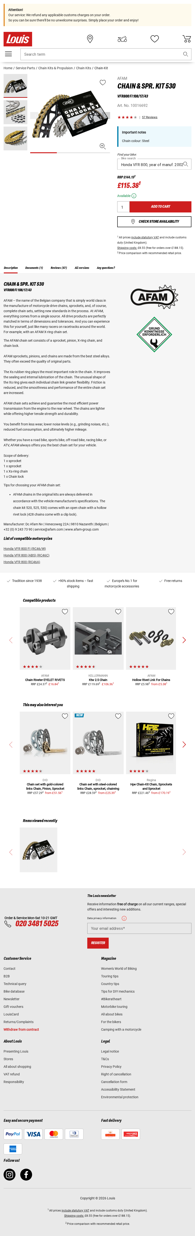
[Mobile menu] (8, 54)
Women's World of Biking (119, 968)
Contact (9, 968)
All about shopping (17, 1067)
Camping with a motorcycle (121, 1029)
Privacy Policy (111, 1067)
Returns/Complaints (19, 1022)
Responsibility (14, 1082)
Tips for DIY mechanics (118, 991)
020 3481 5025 (36, 924)
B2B (7, 976)
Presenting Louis (16, 1051)
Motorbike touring (114, 1007)
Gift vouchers (13, 1007)
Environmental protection (119, 1097)
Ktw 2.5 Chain (98, 680)
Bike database (14, 991)
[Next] (106, 115)
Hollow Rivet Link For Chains (151, 680)
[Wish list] (154, 39)
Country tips (110, 984)
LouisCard (11, 1014)
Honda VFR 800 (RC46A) (22, 562)
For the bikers (111, 1022)
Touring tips (109, 976)
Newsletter (12, 999)
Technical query (15, 984)
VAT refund (12, 1074)
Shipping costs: (127, 248)
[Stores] (90, 39)
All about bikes (111, 1014)
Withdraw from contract (21, 1029)
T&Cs (105, 1059)
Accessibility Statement (118, 1089)
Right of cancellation (116, 1074)
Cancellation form (114, 1082)
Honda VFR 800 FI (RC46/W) (25, 549)
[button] (186, 54)
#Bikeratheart (111, 999)
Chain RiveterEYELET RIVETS (45, 680)
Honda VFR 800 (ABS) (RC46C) (26, 555)
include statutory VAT (145, 237)
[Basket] (186, 39)
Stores (8, 1059)
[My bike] (122, 39)
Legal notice (110, 1051)
